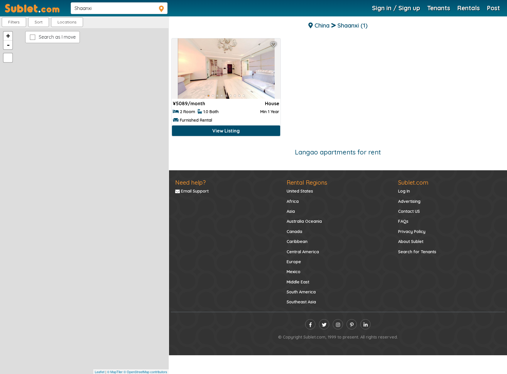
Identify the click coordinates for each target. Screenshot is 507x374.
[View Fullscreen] (8, 57)
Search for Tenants (417, 251)
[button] (67, 22)
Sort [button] (39, 22)
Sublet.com (413, 182)
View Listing (226, 131)
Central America (303, 251)
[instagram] (338, 324)
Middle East (298, 282)
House (272, 103)
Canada (294, 231)
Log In (404, 191)
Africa (293, 201)
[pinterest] (352, 324)
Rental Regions (307, 182)
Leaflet (99, 371)
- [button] (8, 45)
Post (493, 8)
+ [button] (8, 36)
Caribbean (297, 241)
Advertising (409, 201)
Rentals (468, 8)
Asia (291, 211)
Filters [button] (14, 22)
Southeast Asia (301, 302)
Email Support (194, 191)
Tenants (438, 8)
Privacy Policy (411, 231)
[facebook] (310, 324)
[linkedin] (365, 324)
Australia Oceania (304, 221)
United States (300, 191)
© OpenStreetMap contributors (145, 371)
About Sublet (410, 241)
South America (301, 292)
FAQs (403, 221)
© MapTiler (115, 371)
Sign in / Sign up (396, 8)
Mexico (293, 271)
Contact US (409, 211)
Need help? (190, 182)
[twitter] (324, 324)
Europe (294, 261)
